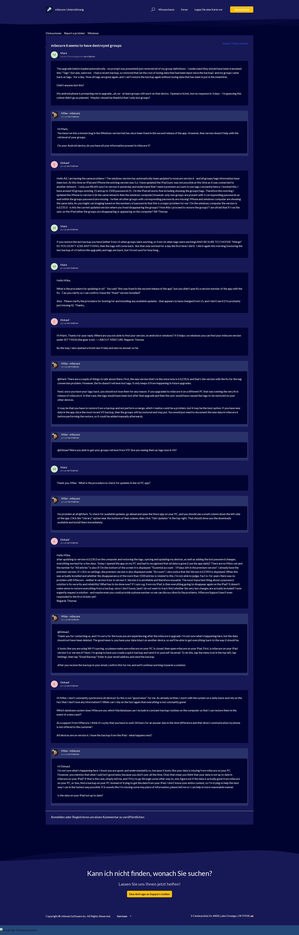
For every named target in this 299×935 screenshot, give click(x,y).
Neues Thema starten (235, 43)
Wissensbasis (166, 9)
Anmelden (58, 817)
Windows (93, 33)
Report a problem (74, 33)
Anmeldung (241, 9)
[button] (152, 9)
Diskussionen (53, 33)
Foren (184, 9)
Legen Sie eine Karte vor (208, 9)
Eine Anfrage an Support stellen (149, 894)
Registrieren (80, 817)
